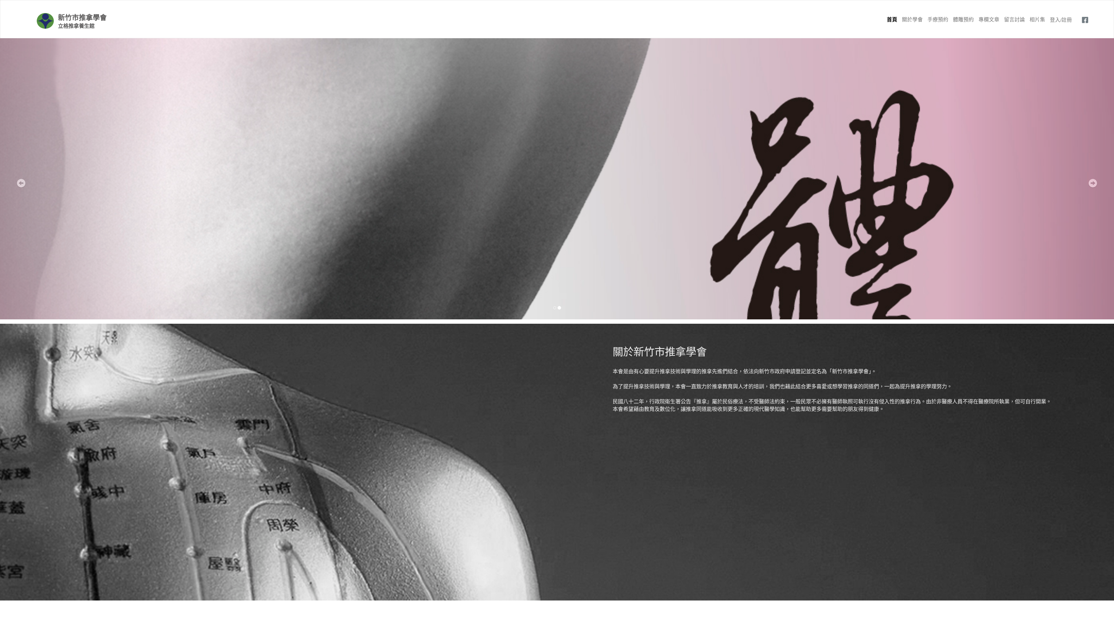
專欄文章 (989, 19)
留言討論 (1014, 19)
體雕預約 (963, 19)
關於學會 (912, 19)
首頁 (892, 19)
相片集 (1037, 19)
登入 (1055, 19)
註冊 (1066, 19)
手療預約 (937, 19)
